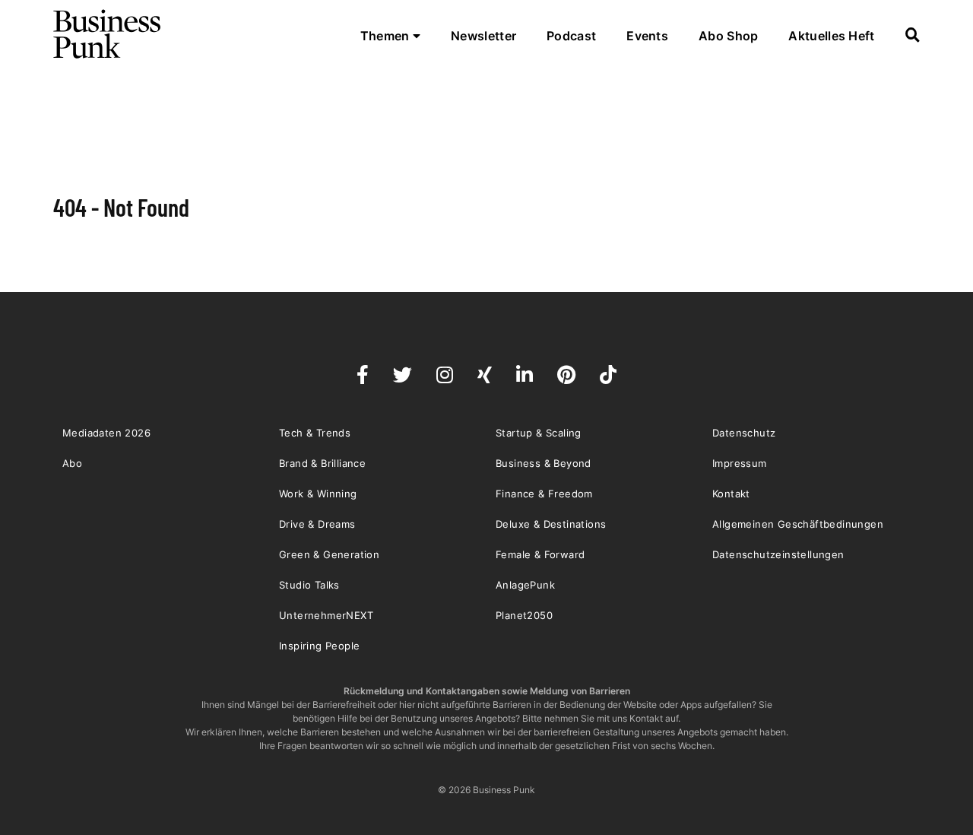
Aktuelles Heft (831, 35)
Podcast (571, 35)
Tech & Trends (314, 433)
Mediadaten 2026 (106, 433)
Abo (72, 463)
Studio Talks (309, 585)
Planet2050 (524, 615)
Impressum (739, 463)
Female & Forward (540, 554)
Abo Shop (728, 35)
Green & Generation (329, 554)
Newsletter (483, 35)
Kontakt (731, 493)
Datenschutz (743, 433)
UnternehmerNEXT (326, 615)
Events (647, 35)
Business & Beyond (543, 463)
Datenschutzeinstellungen (778, 554)
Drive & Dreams (317, 524)
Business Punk (108, 34)
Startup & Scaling (539, 433)
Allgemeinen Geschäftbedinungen (797, 524)
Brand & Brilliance (322, 463)
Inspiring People (319, 646)
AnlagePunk (525, 585)
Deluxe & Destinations (551, 524)
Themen (386, 35)
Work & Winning (318, 493)
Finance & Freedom (544, 493)
